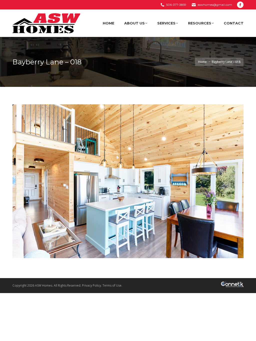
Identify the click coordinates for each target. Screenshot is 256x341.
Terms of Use (112, 285)
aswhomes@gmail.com (215, 4)
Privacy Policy (91, 285)
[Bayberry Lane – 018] (128, 181)
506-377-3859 (176, 4)
